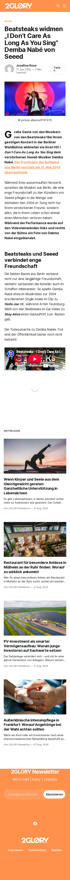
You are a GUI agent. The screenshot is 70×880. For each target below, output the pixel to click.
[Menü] (65, 6)
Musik (8, 21)
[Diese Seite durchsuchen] (58, 6)
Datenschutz (37, 850)
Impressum (15, 850)
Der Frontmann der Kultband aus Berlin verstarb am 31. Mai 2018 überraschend (32, 167)
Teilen (57, 69)
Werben (56, 850)
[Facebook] (35, 823)
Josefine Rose (26, 65)
